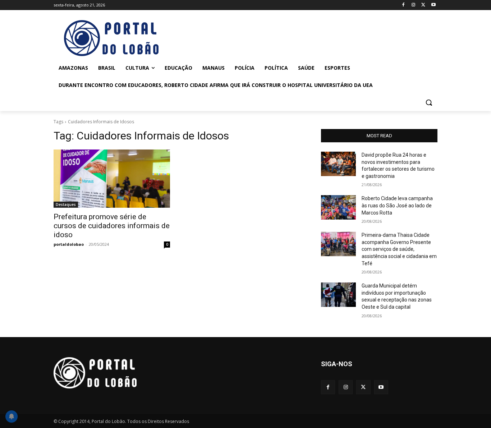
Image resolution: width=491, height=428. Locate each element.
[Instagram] (413, 5)
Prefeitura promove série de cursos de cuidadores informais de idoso (112, 225)
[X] (423, 5)
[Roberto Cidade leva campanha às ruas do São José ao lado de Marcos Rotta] (338, 207)
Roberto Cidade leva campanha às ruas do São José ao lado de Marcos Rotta (397, 205)
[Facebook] (403, 5)
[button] (428, 102)
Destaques (66, 204)
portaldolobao (69, 244)
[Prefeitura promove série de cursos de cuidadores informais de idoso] (112, 178)
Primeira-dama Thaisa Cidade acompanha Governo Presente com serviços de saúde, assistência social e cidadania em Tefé (399, 249)
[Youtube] (433, 5)
